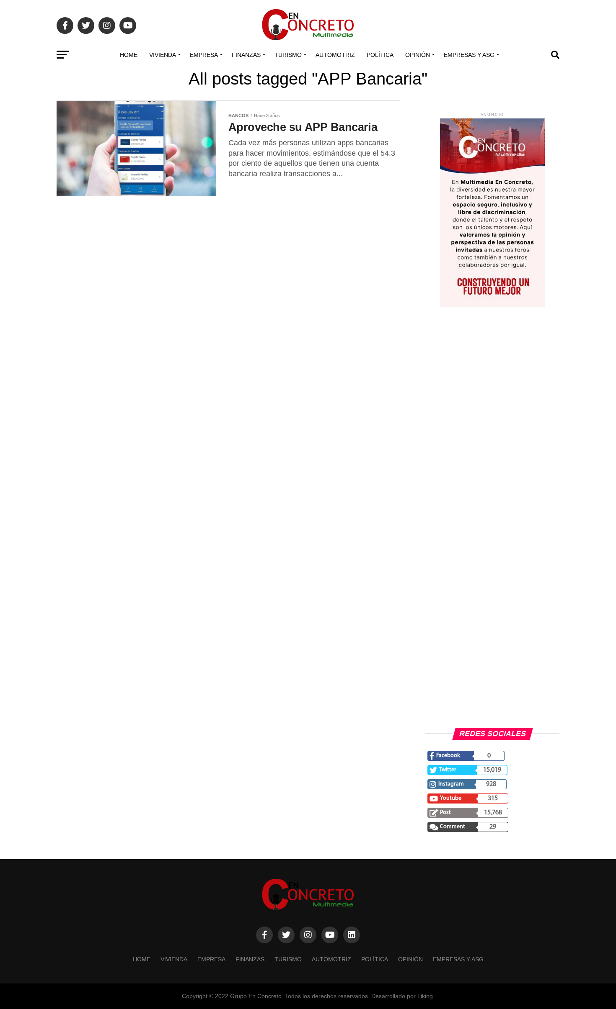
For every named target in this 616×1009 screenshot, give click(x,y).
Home (128, 54)
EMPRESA (204, 54)
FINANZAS (246, 54)
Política (380, 54)
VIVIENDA (162, 54)
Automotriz (335, 54)
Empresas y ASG (469, 54)
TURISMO (288, 54)
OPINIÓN (417, 54)
